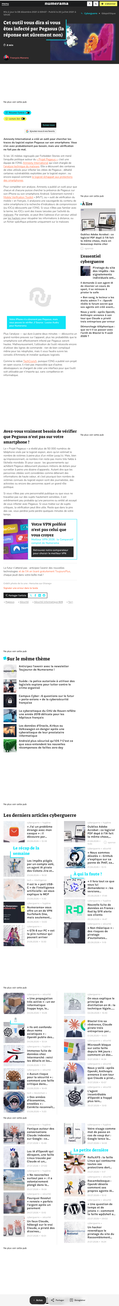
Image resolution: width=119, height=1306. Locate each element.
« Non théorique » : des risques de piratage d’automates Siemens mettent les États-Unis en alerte (100, 933)
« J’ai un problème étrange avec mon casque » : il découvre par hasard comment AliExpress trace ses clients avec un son (40, 831)
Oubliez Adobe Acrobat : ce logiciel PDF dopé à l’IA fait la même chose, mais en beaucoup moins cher (97, 239)
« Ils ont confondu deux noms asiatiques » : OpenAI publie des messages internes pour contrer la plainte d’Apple (40, 1032)
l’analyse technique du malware (21, 166)
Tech (70, 602)
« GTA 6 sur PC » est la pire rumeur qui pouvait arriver (41, 934)
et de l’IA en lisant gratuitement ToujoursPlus (44, 571)
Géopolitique (109, 13)
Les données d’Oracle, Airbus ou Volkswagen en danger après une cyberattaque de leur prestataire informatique (41, 730)
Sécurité (24, 602)
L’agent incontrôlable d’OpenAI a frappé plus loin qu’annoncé (100, 1096)
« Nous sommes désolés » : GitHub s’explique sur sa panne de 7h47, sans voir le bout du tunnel (101, 857)
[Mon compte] (89, 3)
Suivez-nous (49, 125)
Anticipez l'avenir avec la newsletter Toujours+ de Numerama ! (44, 668)
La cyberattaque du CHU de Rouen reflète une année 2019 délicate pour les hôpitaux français (47, 714)
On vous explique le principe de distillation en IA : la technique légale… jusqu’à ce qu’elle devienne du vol (101, 1003)
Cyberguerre (90, 13)
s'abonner (110, 3)
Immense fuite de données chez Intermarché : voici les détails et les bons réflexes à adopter (40, 1055)
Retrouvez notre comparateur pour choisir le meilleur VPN (50, 551)
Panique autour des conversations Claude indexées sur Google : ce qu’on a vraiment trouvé (40, 1133)
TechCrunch (30, 361)
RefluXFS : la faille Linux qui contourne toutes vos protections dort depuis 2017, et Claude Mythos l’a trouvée (101, 1162)
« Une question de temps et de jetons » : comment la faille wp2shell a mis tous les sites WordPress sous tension (101, 1209)
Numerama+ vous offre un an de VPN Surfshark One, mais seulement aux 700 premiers (39, 912)
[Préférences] (95, 3)
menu (5, 3)
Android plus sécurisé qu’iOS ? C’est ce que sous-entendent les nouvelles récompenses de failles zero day (46, 744)
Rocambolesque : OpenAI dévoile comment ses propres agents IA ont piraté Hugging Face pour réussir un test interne (101, 1186)
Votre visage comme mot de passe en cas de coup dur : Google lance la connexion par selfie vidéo (102, 1133)
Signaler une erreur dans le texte (20, 588)
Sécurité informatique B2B (48, 602)
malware (8, 214)
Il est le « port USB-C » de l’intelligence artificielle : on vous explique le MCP (40, 889)
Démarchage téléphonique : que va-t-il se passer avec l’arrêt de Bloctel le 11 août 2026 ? (98, 331)
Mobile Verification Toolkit (18, 197)
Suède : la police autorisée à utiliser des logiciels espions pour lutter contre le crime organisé (47, 684)
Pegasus (10, 602)
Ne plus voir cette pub (15, 102)
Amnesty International (35, 163)
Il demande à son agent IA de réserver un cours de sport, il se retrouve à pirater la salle (97, 287)
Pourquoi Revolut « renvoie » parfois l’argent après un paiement (40, 1203)
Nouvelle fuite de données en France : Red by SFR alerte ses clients (101, 909)
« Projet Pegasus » (47, 159)
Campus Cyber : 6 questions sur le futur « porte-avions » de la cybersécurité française (46, 699)
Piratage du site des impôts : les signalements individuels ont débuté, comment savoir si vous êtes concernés (104, 272)
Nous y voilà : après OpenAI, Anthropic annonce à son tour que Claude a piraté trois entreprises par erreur (98, 316)
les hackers (14, 218)
